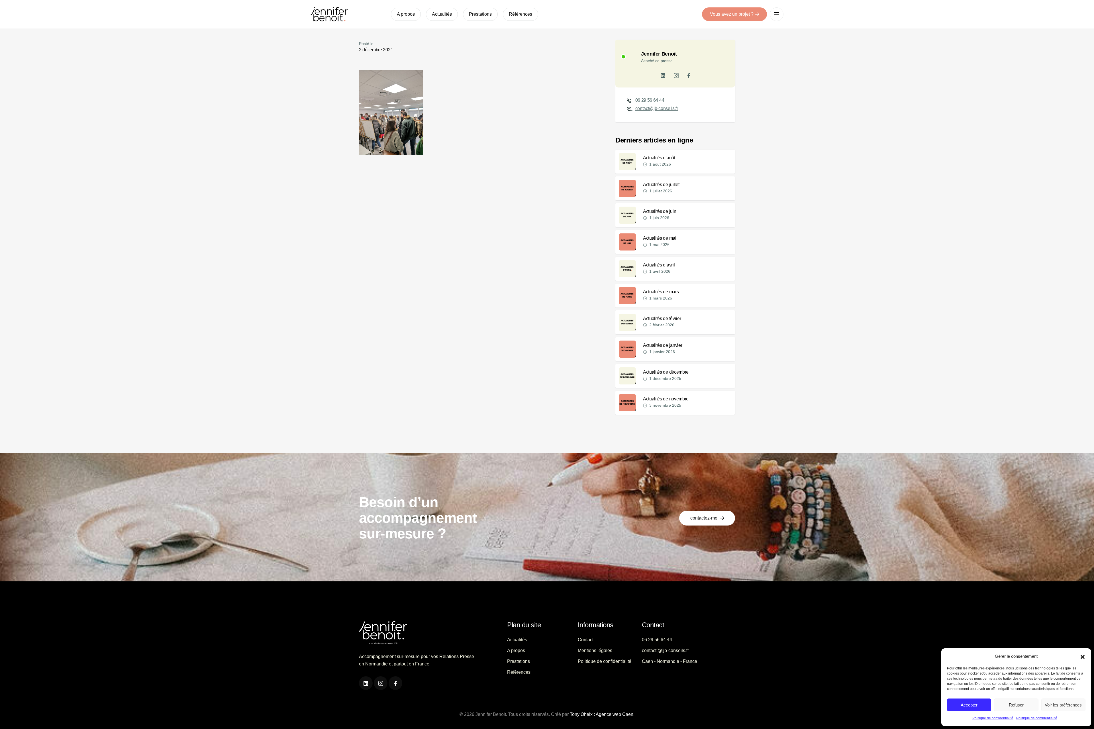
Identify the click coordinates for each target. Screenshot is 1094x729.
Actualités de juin (659, 211)
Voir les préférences (1063, 704)
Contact (585, 639)
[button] (1082, 656)
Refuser (1016, 704)
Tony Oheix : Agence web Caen (601, 714)
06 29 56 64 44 (649, 100)
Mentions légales (595, 650)
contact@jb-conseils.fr (656, 108)
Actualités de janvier (662, 345)
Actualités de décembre (666, 372)
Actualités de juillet (661, 184)
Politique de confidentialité (992, 718)
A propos (406, 14)
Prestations (480, 14)
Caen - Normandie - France (669, 661)
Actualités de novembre (666, 398)
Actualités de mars (661, 291)
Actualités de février (662, 318)
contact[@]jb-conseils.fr (665, 650)
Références (520, 14)
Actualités (442, 14)
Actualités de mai (659, 238)
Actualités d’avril (659, 264)
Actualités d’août (659, 157)
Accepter (969, 704)
